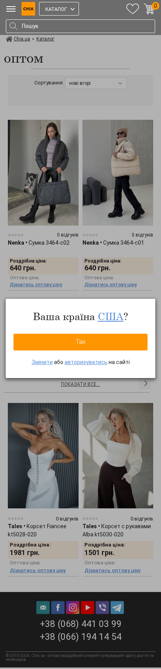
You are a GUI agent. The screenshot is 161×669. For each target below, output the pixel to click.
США (110, 316)
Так (81, 341)
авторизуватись (85, 362)
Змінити (42, 362)
